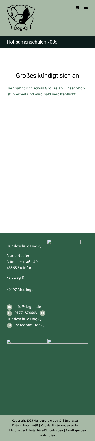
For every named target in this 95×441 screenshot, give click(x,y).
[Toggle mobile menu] (86, 7)
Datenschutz (20, 425)
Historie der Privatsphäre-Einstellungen (36, 430)
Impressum (73, 420)
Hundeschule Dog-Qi (24, 318)
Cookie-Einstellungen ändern (60, 425)
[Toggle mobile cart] (77, 7)
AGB (35, 425)
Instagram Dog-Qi (30, 324)
